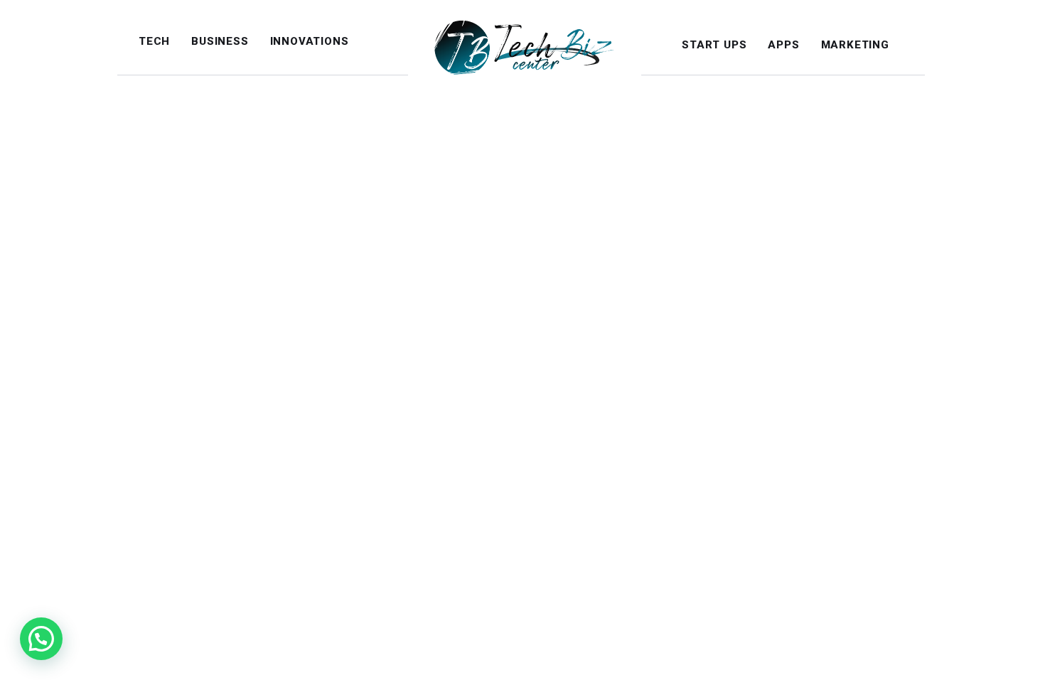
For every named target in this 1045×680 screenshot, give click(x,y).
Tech (154, 41)
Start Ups (714, 44)
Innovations (309, 41)
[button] (41, 638)
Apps (783, 44)
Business (219, 41)
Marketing (855, 44)
